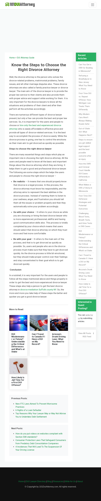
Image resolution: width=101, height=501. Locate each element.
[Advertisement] (50, 29)
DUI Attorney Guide (25, 57)
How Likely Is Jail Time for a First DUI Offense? (17, 381)
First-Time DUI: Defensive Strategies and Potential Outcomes (85, 202)
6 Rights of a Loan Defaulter (28, 410)
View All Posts (84, 333)
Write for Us (70, 481)
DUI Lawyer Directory (36, 481)
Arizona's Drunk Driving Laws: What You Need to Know (59, 339)
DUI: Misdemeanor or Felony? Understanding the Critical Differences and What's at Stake (18, 343)
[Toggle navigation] (92, 4)
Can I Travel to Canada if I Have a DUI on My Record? (38, 339)
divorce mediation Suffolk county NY (38, 289)
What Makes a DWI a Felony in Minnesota (85, 188)
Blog (49, 481)
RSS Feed (87, 336)
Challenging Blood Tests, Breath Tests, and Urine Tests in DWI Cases (85, 220)
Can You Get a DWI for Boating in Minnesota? (86, 67)
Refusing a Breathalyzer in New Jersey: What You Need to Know (85, 82)
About (80, 481)
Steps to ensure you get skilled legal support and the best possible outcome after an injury (85, 149)
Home (12, 57)
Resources (58, 481)
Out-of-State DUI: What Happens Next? (85, 131)
